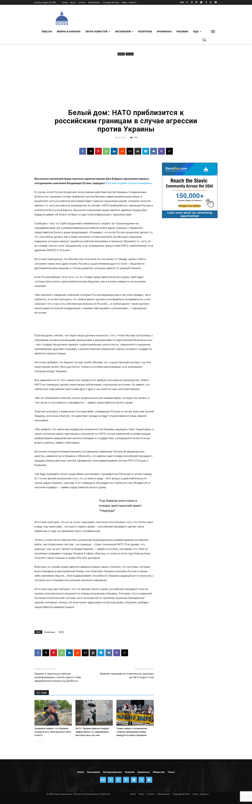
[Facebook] (187, 2)
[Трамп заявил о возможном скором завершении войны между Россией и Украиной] (135, 713)
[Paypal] (197, 2)
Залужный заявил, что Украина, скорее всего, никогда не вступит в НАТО (52, 732)
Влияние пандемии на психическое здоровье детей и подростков (127, 675)
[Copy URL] (169, 151)
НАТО (61, 632)
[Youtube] (216, 2)
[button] (204, 40)
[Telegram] (201, 2)
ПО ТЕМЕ (42, 692)
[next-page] (42, 742)
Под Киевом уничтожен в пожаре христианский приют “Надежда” (120, 506)
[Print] (137, 151)
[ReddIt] (122, 151)
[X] (211, 2)
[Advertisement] (151, 17)
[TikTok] (206, 2)
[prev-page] (36, 742)
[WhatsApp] (106, 151)
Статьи (130, 54)
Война (121, 54)
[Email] (130, 151)
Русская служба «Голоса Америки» (128, 183)
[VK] (153, 151)
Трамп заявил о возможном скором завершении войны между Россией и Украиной (131, 732)
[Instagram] (192, 2)
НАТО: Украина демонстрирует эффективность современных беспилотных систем (92, 732)
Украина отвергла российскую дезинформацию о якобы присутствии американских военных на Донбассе (57, 677)
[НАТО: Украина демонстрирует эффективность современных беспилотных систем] (94, 713)
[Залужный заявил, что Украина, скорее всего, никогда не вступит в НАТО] (53, 713)
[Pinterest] (98, 151)
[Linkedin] (114, 151)
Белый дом (49, 632)
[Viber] (161, 151)
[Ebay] (182, 2)
